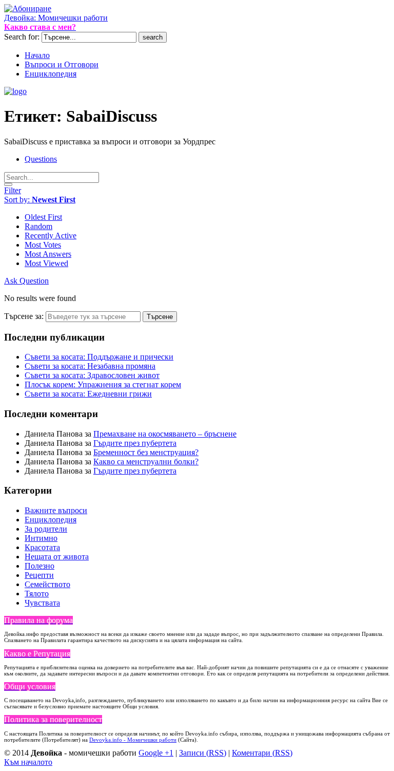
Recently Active (50, 235)
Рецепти (39, 575)
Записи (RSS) (202, 752)
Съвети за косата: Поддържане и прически (99, 356)
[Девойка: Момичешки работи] (15, 91)
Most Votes (43, 244)
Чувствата (42, 602)
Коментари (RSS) (262, 752)
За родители (46, 528)
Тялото (37, 593)
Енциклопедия (50, 519)
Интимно (41, 538)
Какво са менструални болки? (146, 461)
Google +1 (156, 752)
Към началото (28, 762)
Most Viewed (46, 263)
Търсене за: (24, 316)
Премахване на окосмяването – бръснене (165, 433)
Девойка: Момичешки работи (56, 17)
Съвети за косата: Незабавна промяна (90, 366)
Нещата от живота (57, 556)
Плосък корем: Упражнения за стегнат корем (103, 384)
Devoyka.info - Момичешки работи (132, 740)
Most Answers (48, 254)
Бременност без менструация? (146, 452)
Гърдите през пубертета (134, 443)
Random (38, 226)
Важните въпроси (56, 510)
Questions (41, 159)
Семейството (47, 584)
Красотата (42, 547)
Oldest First (43, 217)
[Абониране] (27, 8)
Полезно (39, 565)
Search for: (22, 36)
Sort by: (39, 199)
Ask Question (26, 280)
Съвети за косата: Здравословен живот (92, 375)
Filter (12, 190)
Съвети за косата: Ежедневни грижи (88, 393)
